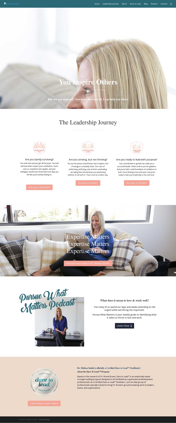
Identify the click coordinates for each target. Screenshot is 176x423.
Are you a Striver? (88, 183)
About (124, 4)
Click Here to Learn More (44, 403)
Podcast (154, 4)
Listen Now (123, 325)
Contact (164, 4)
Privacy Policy (44, 419)
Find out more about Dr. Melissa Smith (88, 263)
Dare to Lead (135, 4)
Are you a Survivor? (39, 187)
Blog (146, 4)
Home (97, 4)
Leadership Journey (111, 4)
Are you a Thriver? (136, 183)
